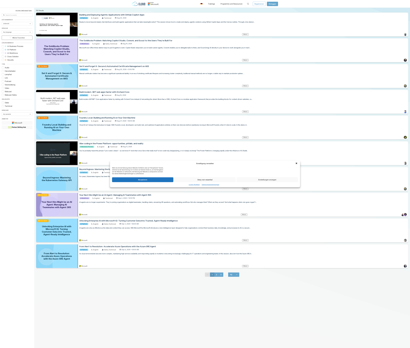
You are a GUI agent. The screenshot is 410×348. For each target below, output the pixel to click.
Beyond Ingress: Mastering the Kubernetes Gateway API (105, 169)
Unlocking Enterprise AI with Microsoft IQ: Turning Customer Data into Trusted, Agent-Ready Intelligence (128, 220)
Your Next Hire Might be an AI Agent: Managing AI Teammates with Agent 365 (115, 195)
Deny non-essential (205, 180)
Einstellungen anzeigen (267, 180)
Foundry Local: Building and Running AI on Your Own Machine (107, 117)
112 (231, 275)
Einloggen (272, 4)
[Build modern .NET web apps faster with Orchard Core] (57, 102)
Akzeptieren (142, 180)
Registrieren (259, 4)
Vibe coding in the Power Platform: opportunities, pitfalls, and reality (111, 143)
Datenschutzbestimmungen (210, 184)
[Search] (248, 4)
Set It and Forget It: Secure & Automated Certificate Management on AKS (114, 66)
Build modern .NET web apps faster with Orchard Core (104, 92)
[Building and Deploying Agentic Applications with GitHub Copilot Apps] (57, 24)
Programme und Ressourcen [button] (231, 4)
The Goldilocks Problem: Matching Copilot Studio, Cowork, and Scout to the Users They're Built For (125, 40)
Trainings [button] (211, 4)
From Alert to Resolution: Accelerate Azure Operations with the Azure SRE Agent (117, 246)
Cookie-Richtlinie (194, 184)
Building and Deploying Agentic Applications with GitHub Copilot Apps (111, 14)
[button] (296, 163)
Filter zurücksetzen (23, 11)
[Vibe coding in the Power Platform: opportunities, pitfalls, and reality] (57, 153)
